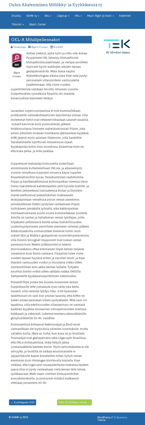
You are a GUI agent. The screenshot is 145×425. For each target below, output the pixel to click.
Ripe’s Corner (37, 24)
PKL (77, 16)
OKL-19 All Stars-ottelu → (74, 402)
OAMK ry (31, 16)
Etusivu (16, 16)
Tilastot (16, 24)
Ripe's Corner (39, 47)
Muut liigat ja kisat (99, 16)
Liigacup (62, 16)
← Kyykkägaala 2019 (22, 402)
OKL (47, 16)
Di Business (120, 417)
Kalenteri (125, 16)
